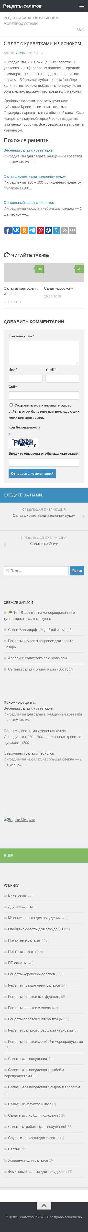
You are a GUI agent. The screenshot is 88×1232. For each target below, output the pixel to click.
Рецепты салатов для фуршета (34, 996)
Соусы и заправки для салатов (33, 1138)
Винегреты (17, 895)
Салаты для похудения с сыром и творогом (44, 1087)
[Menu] (82, 6)
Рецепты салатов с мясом (29, 1008)
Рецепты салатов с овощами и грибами (40, 1030)
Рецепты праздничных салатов (34, 985)
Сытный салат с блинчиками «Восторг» (41, 669)
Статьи (14, 1149)
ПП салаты (17, 963)
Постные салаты (22, 951)
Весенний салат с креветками (28, 150)
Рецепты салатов (22, 6)
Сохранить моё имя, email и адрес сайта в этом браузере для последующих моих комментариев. (44, 411)
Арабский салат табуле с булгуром (37, 658)
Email (50, 369)
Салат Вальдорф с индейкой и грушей (39, 629)
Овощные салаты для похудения (35, 929)
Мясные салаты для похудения (34, 918)
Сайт (13, 387)
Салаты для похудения (27, 1058)
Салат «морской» (58, 288)
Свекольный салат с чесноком (29, 202)
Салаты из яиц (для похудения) (34, 1115)
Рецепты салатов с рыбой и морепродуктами (45, 1041)
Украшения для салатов (28, 1160)
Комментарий (21, 336)
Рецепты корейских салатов (31, 974)
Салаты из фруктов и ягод (29, 1104)
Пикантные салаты (24, 940)
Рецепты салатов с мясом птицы (35, 1019)
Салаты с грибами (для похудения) (37, 1126)
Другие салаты (20, 906)
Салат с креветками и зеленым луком (35, 176)
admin (20, 53)
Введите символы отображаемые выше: (43, 453)
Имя (13, 369)
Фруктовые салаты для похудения (37, 1171)
